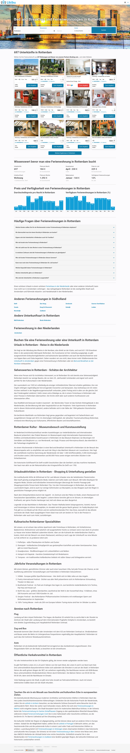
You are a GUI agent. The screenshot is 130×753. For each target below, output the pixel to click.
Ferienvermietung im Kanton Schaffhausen (39, 711)
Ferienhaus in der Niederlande (57, 286)
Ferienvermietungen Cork (38, 714)
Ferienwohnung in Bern (66, 732)
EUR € (39, 750)
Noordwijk (17, 311)
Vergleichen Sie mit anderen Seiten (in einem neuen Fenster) (101, 35)
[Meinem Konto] (126, 2)
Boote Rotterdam (45, 320)
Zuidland (42, 311)
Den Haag (43, 304)
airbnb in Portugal (66, 724)
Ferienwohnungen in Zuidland (39, 737)
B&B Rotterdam (19, 320)
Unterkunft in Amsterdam (24, 361)
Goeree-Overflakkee (98, 304)
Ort (15, 28)
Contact (113, 750)
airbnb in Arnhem (32, 703)
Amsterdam (18, 333)
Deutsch (30, 750)
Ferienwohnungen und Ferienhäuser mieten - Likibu (8, 2)
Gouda (16, 307)
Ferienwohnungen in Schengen (50, 729)
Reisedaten (43, 28)
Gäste (76, 28)
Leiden (94, 307)
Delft (15, 304)
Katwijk (68, 307)
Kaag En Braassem (46, 307)
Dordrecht (69, 304)
